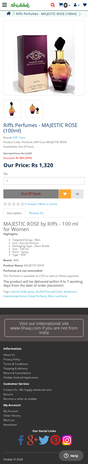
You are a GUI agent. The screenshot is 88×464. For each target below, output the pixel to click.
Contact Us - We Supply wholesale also (27, 390)
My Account (10, 411)
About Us (9, 355)
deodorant (69, 291)
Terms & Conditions (15, 364)
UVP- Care (18, 137)
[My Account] (77, 5)
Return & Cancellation (17, 373)
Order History (12, 416)
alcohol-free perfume (48, 291)
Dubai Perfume (37, 296)
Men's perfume (57, 296)
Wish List (8, 420)
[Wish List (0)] (85, 5)
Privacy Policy (11, 359)
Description (14, 213)
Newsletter (10, 425)
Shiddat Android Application (20, 377)
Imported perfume (14, 296)
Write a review (48, 204)
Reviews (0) (36, 213)
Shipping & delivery (15, 368)
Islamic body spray (22, 291)
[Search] (53, 5)
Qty (5, 174)
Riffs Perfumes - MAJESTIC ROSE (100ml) (46, 14)
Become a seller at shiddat (20, 399)
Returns (8, 394)
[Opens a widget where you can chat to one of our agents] (71, 456)
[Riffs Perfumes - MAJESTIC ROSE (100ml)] (44, 58)
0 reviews (31, 204)
